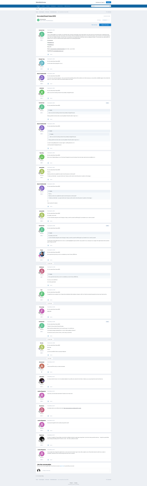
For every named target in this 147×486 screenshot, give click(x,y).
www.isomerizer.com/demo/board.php (57, 48)
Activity (43, 6)
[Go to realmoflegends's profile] (41, 395)
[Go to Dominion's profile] (41, 409)
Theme (71, 482)
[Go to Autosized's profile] (41, 366)
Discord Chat (60, 6)
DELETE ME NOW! (41, 73)
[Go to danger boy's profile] (41, 63)
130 (42, 316)
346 (42, 83)
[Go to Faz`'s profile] (41, 294)
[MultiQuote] (48, 54)
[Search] (110, 6)
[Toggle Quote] (49, 110)
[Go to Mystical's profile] (41, 439)
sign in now (62, 465)
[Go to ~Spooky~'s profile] (41, 157)
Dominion (41, 405)
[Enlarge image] (50, 42)
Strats (41, 343)
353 (42, 98)
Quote (51, 54)
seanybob (41, 167)
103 (42, 162)
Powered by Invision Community (73, 484)
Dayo (41, 250)
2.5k (42, 259)
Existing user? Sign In (100, 2)
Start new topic (94, 24)
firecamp (41, 307)
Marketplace (53, 6)
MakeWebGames (41, 2)
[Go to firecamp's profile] (41, 311)
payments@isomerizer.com (58, 50)
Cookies (75, 482)
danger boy (42, 59)
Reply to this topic (105, 24)
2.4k (42, 415)
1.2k (42, 40)
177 (42, 277)
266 (42, 445)
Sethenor (41, 267)
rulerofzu (41, 376)
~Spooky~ (41, 152)
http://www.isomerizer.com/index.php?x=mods (72, 408)
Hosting (47, 6)
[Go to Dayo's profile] (41, 254)
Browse (38, 6)
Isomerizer (43, 19)
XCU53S (42, 88)
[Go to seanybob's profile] (41, 171)
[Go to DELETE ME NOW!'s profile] (41, 77)
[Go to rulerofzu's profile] (41, 380)
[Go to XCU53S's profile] (41, 92)
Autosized (41, 362)
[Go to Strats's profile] (41, 347)
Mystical (41, 435)
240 (42, 401)
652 (42, 299)
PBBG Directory (67, 6)
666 (42, 177)
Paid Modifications (49, 20)
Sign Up (108, 2)
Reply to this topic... (47, 470)
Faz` (42, 290)
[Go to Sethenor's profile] (41, 271)
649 (42, 352)
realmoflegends (42, 391)
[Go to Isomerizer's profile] (38, 20)
